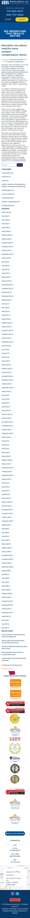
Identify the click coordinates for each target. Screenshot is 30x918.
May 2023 (5, 357)
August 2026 (5, 212)
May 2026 (5, 223)
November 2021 (6, 425)
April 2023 (5, 361)
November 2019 (6, 513)
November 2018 (6, 559)
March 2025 (5, 277)
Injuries (4, 180)
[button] (8, 19)
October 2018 (6, 563)
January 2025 (6, 281)
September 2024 (7, 296)
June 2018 (5, 578)
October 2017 (6, 608)
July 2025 (4, 262)
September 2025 (7, 254)
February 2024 (6, 323)
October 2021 (6, 429)
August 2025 (5, 258)
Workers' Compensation (15, 61)
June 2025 (5, 265)
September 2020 (7, 475)
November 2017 (6, 605)
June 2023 (5, 353)
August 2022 (5, 391)
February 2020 (6, 502)
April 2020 (5, 494)
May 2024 (5, 311)
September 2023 (7, 342)
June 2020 (5, 486)
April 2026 (5, 227)
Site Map (13, 908)
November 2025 (6, 246)
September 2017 (6, 612)
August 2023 (5, 345)
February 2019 (6, 547)
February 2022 (6, 414)
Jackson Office (10, 884)
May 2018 (4, 582)
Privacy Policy (22, 908)
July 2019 (4, 528)
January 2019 (6, 551)
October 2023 (6, 338)
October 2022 (6, 383)
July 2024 (4, 303)
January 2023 (6, 372)
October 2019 (6, 517)
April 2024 (5, 315)
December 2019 (6, 509)
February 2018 (6, 593)
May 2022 (5, 403)
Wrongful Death (7, 205)
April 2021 (5, 452)
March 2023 (5, 364)
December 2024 (6, 284)
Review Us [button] (15, 900)
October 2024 (6, 292)
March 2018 (5, 589)
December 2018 (6, 555)
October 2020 (6, 471)
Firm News (5, 176)
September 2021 (6, 433)
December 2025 (6, 242)
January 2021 (6, 464)
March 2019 (5, 544)
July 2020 (4, 483)
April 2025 (5, 273)
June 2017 (4, 624)
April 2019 (5, 540)
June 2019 (4, 532)
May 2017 (4, 628)
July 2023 (4, 349)
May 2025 (5, 269)
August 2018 (5, 570)
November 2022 (6, 380)
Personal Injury (6, 190)
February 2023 (6, 368)
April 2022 (5, 406)
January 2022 (6, 418)
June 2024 (5, 307)
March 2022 (5, 410)
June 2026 (5, 220)
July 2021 (4, 441)
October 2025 (6, 250)
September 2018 (6, 567)
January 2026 (6, 239)
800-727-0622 (15, 14)
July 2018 (4, 574)
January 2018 (6, 597)
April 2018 (5, 586)
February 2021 (6, 460)
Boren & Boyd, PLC (17, 59)
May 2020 (5, 490)
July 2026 (4, 216)
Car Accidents (6, 173)
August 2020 (5, 479)
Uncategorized (6, 198)
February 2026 (6, 235)
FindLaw (15, 913)
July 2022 (4, 395)
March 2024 (5, 319)
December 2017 (6, 601)
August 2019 (5, 525)
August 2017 (5, 616)
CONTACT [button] (22, 19)
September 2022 (7, 387)
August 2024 (5, 300)
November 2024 (6, 288)
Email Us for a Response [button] (15, 833)
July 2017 (4, 620)
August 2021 (5, 437)
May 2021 (4, 448)
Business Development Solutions (14, 910)
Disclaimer (5, 908)
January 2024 (6, 326)
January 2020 (6, 506)
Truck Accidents (7, 194)
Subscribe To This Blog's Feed (12, 665)
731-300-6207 (15, 11)
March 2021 (5, 456)
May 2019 (4, 536)
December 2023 (6, 330)
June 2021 (4, 444)
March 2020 (5, 498)
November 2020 (6, 467)
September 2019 (6, 521)
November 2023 (6, 334)
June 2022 (5, 399)
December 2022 (6, 376)
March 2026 (5, 231)
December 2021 (6, 422)
